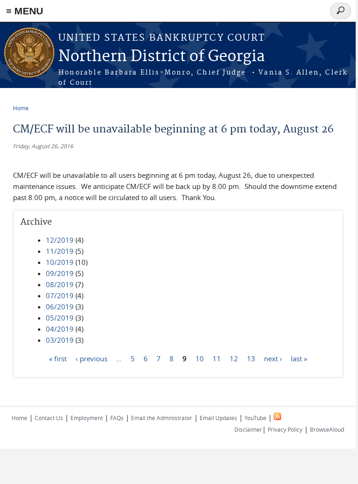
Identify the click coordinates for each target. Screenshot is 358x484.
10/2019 (60, 262)
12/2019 (60, 240)
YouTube (255, 417)
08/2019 (60, 284)
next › (273, 358)
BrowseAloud (327, 429)
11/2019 (60, 251)
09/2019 (60, 273)
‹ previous (91, 358)
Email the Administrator (161, 417)
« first (58, 358)
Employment (86, 417)
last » (299, 358)
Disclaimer (248, 429)
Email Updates (218, 417)
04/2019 (60, 328)
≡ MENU (24, 11)
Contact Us (49, 417)
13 (251, 358)
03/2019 (60, 340)
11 (217, 358)
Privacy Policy (285, 429)
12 (234, 358)
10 (199, 358)
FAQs (117, 417)
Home (21, 108)
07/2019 (60, 295)
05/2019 (60, 317)
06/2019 (60, 306)
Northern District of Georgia (161, 56)
